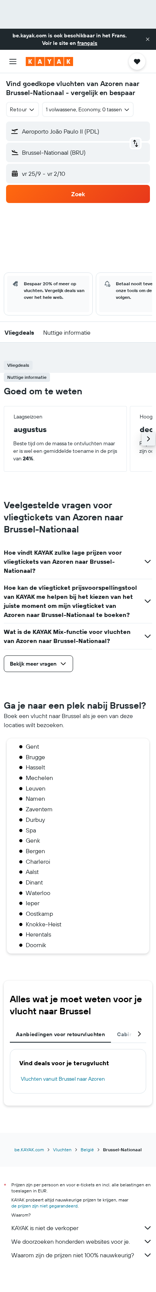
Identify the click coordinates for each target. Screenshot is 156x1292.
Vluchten (62, 1149)
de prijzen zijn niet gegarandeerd (44, 1206)
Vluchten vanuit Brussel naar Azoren (63, 1078)
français (87, 43)
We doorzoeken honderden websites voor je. (70, 1241)
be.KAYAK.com (29, 1149)
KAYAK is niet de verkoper (44, 1228)
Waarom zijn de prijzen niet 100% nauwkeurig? (72, 1255)
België (87, 1149)
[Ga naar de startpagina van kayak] (49, 61)
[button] (147, 39)
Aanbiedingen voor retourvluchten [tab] (60, 1034)
